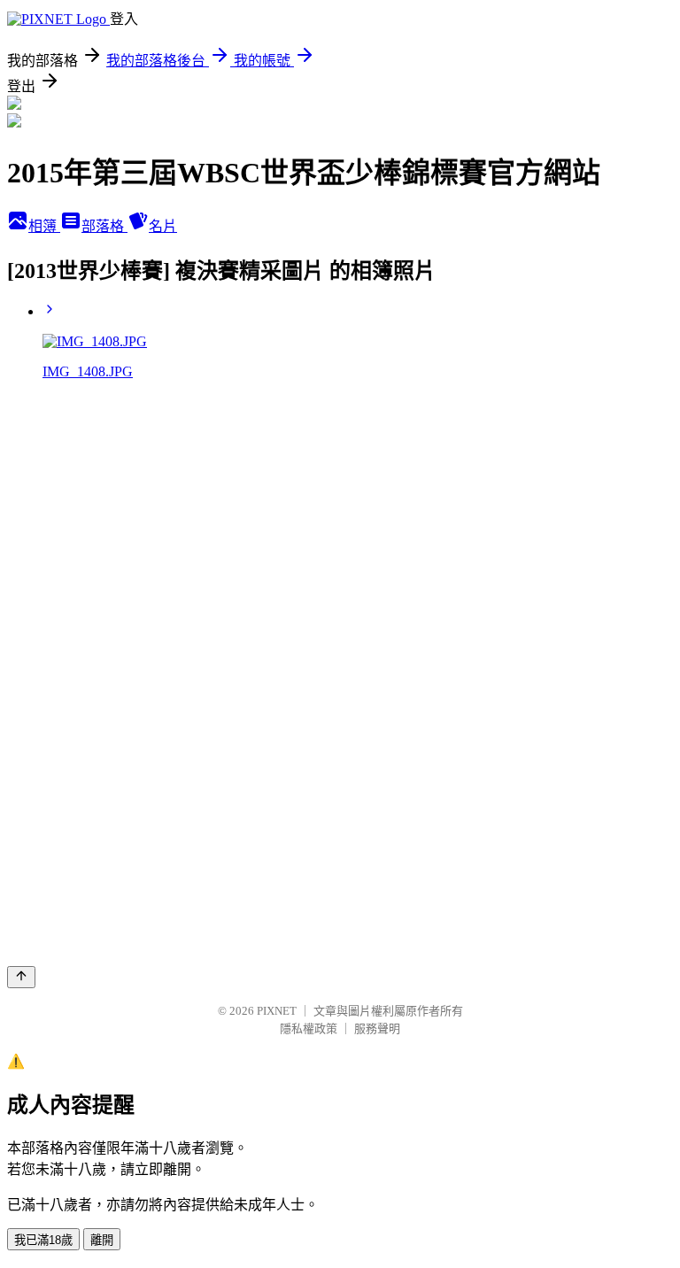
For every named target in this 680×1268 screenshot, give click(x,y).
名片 (163, 226)
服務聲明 (377, 1028)
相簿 (44, 226)
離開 (101, 1240)
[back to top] (21, 977)
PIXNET (277, 1010)
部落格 (104, 226)
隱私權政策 (308, 1028)
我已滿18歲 (43, 1240)
